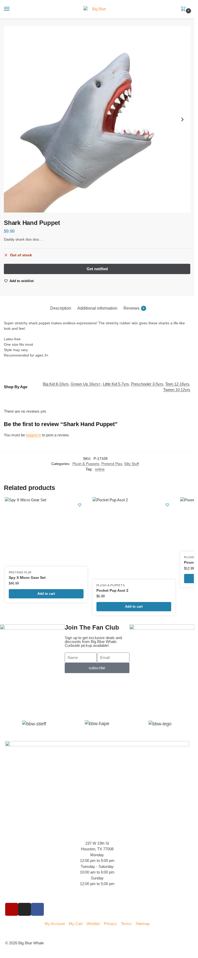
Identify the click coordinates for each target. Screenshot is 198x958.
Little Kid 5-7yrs (116, 384)
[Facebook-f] (37, 909)
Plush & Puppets (85, 464)
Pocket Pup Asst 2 (112, 590)
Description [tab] (60, 308)
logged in (33, 435)
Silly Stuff (131, 464)
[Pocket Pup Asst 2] (134, 538)
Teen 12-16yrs (177, 384)
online (100, 469)
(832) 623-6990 (18, 895)
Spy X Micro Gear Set (27, 578)
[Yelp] (11, 909)
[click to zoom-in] (97, 119)
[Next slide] (182, 119)
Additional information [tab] (97, 308)
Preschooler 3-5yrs (147, 384)
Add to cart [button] (46, 594)
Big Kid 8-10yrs (56, 384)
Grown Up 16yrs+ (86, 384)
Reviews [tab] (133, 308)
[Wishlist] (80, 505)
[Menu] (11, 9)
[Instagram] (24, 909)
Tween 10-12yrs (176, 390)
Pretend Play (111, 464)
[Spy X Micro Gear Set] (46, 532)
